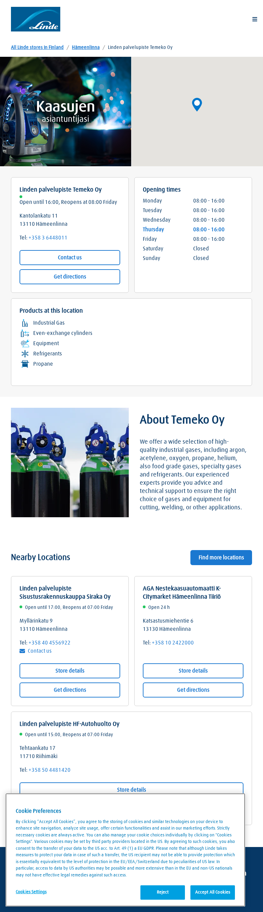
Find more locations (221, 557)
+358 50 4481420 (49, 770)
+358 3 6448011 (47, 237)
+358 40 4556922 (49, 643)
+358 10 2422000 (173, 643)
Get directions (70, 276)
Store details (70, 671)
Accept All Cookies (212, 892)
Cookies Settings (31, 892)
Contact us (70, 257)
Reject (163, 892)
